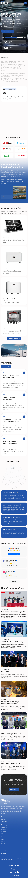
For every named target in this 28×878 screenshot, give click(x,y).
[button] (25, 3)
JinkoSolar (3, 846)
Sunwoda (3, 850)
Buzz (17, 876)
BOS (2, 833)
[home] (4, 3)
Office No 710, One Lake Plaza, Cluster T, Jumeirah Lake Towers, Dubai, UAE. (13, 858)
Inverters (3, 831)
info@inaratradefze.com (7, 856)
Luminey (3, 848)
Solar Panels (4, 827)
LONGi (2, 839)
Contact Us (4, 821)
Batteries (3, 829)
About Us (3, 819)
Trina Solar (3, 844)
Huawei (3, 841)
